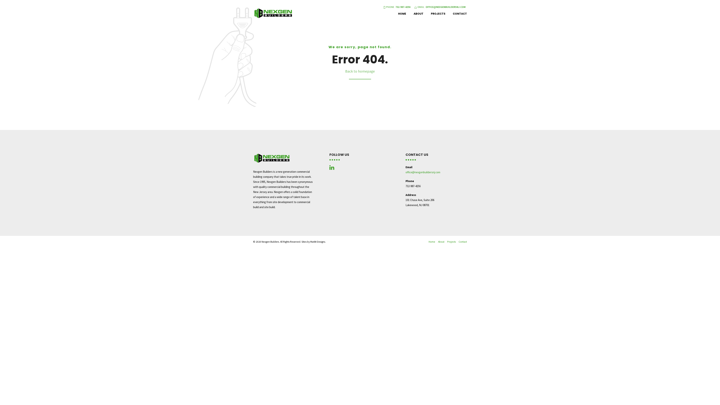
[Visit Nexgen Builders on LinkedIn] (331, 168)
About (418, 14)
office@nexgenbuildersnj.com (423, 172)
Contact (460, 14)
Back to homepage (360, 71)
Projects (438, 14)
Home (402, 14)
